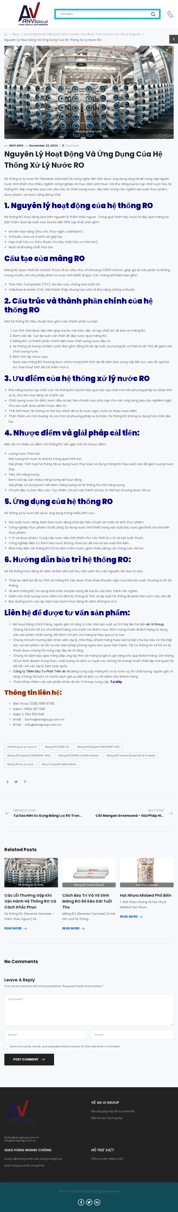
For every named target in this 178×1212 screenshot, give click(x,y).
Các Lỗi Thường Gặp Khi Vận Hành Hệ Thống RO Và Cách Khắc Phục (30, 901)
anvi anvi (16, 145)
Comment (70, 145)
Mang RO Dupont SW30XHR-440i (28, 755)
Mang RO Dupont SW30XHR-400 (98, 747)
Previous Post (51, 813)
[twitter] (89, 1202)
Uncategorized (34, 34)
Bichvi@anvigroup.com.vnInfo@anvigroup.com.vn (21, 1139)
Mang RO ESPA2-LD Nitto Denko (79, 755)
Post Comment (26, 1059)
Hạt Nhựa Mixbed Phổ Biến (145, 895)
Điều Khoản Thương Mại (106, 1118)
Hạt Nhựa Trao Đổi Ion (97, 34)
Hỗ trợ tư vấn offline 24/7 (107, 1159)
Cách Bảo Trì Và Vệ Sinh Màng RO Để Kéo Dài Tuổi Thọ (87, 901)
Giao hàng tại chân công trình (24, 1165)
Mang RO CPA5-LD (57, 747)
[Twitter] (16, 781)
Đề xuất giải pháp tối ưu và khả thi (112, 1111)
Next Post (135, 813)
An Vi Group (155, 624)
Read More (13, 928)
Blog (15, 34)
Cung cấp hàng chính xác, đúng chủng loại (33, 1159)
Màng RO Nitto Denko (63, 34)
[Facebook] (7, 781)
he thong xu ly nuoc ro (22, 747)
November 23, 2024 (43, 145)
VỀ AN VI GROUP (105, 1102)
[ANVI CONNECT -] (32, 14)
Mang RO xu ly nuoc (20, 764)
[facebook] (81, 1202)
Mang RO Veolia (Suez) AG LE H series (131, 755)
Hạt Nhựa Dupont (127, 34)
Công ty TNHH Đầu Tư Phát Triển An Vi (41, 671)
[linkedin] (97, 1202)
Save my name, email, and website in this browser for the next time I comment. (65, 1046)
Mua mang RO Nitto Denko (59, 764)
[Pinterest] (25, 781)
